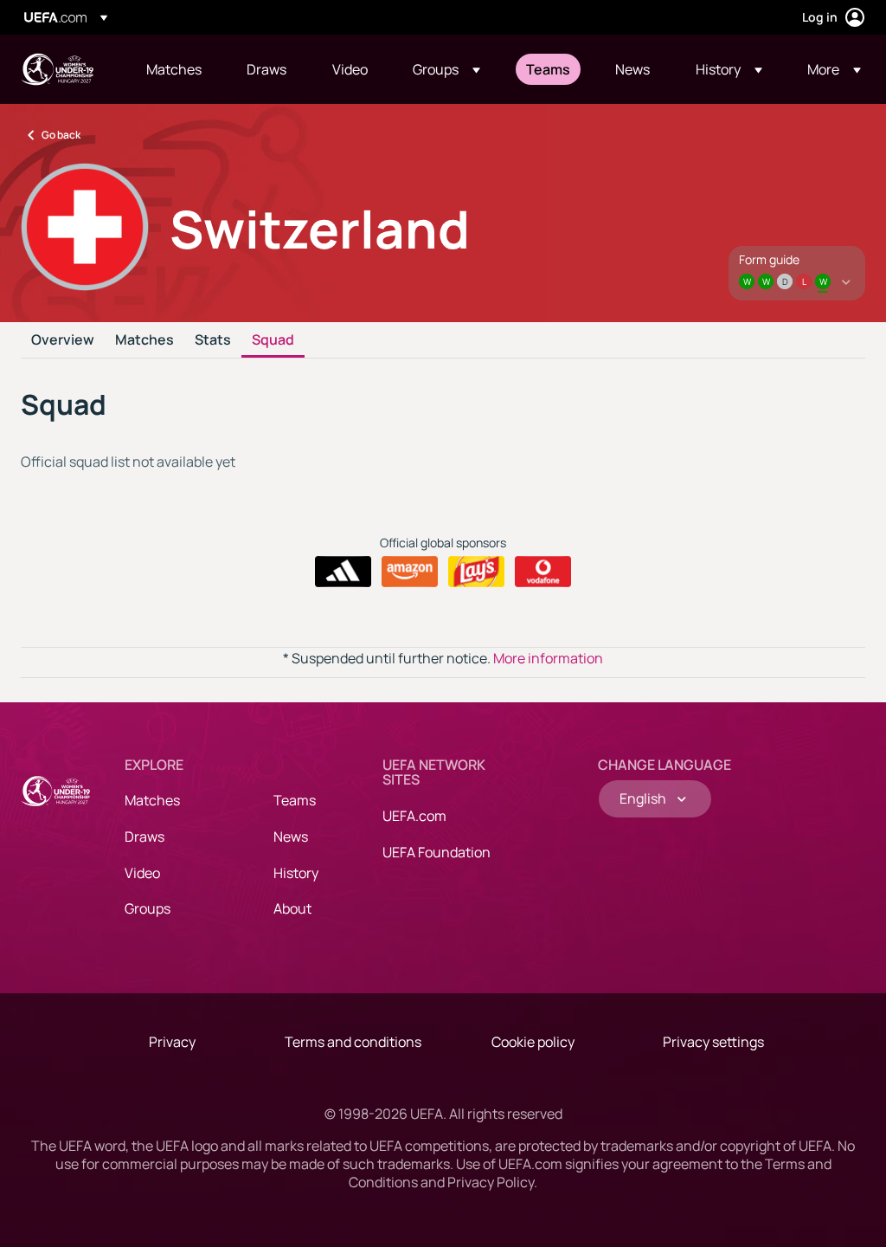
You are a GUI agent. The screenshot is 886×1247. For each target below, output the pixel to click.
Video (142, 872)
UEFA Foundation (436, 852)
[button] (446, 69)
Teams (294, 800)
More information (548, 658)
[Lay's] (476, 571)
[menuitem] (175, 69)
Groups (147, 908)
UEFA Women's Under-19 (57, 69)
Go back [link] (61, 134)
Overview (62, 340)
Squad (273, 340)
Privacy (172, 1041)
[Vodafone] (543, 571)
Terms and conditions (353, 1041)
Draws (144, 836)
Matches (144, 340)
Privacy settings (713, 1041)
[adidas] (343, 571)
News (290, 836)
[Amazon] (410, 571)
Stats (213, 340)
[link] (174, 69)
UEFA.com (414, 815)
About (292, 908)
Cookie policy (533, 1041)
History (295, 872)
